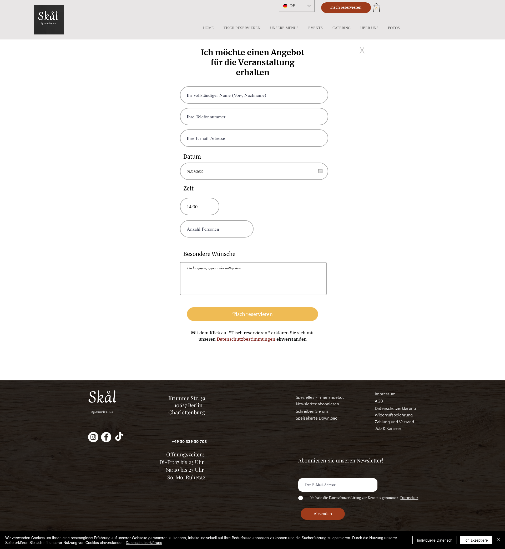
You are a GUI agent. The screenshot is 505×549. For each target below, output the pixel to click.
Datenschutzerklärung (144, 542)
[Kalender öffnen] (320, 171)
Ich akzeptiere (476, 540)
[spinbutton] (199, 206)
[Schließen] (499, 540)
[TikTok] (119, 437)
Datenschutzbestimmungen (246, 339)
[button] (376, 7)
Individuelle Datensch (434, 540)
